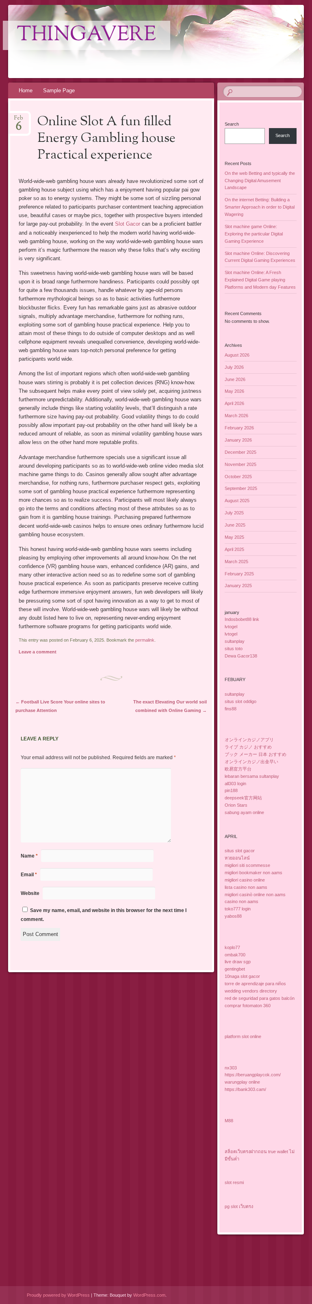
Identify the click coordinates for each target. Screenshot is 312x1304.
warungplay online (242, 1082)
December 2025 (240, 452)
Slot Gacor (127, 224)
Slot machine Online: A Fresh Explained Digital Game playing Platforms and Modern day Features (260, 280)
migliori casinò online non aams (255, 894)
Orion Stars (236, 805)
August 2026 (237, 355)
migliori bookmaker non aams (253, 872)
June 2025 (235, 524)
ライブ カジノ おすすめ (248, 747)
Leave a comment (37, 651)
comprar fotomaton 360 (248, 1005)
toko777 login (238, 908)
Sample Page (59, 90)
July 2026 (234, 367)
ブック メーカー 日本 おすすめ (255, 754)
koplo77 (232, 947)
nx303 (231, 1067)
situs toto (234, 648)
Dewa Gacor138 (241, 655)
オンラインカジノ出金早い (251, 761)
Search (232, 124)
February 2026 (239, 427)
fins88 (230, 708)
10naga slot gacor (242, 976)
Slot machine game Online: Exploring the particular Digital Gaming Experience (254, 234)
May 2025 (234, 537)
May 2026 (234, 391)
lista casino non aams (246, 887)
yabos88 (233, 916)
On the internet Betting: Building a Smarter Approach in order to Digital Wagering (260, 207)
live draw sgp (238, 961)
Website (30, 893)
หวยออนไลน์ (237, 858)
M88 (229, 1120)
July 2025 (234, 512)
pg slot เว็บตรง (239, 1206)
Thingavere (86, 35)
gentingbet (235, 969)
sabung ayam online (244, 812)
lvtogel (231, 626)
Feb (18, 120)
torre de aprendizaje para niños (255, 983)
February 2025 (239, 573)
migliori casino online (245, 879)
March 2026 (236, 415)
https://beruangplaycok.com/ (253, 1074)
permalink (144, 640)
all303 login (235, 783)
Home (25, 90)
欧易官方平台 (238, 768)
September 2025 (241, 488)
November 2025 (240, 464)
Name (29, 856)
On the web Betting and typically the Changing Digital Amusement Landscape (260, 180)
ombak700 (235, 954)
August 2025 (237, 500)
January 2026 (238, 440)
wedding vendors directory (251, 990)
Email (29, 874)
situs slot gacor (240, 850)
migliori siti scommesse (247, 865)
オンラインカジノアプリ (249, 739)
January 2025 (238, 585)
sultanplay (235, 641)
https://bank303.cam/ (245, 1089)
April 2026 (234, 403)
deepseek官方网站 (243, 797)
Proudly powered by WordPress (58, 1295)
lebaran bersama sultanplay (252, 776)
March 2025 (236, 561)
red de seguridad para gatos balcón (260, 998)
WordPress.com (149, 1295)
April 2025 (234, 549)
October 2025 (238, 476)
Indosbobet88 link (242, 619)
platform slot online (243, 1036)
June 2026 (235, 379)
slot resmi (234, 1182)
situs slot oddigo (240, 701)
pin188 (231, 790)
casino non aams (241, 901)
